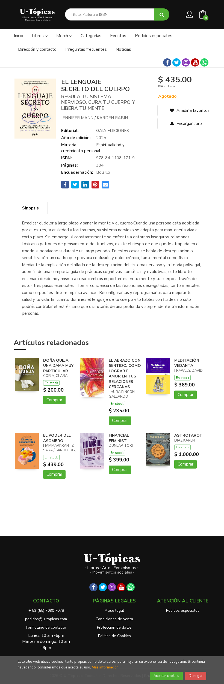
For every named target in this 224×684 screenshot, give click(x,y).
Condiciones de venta (114, 619)
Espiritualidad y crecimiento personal (93, 147)
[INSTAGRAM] (186, 62)
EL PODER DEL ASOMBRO (57, 438)
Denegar (196, 675)
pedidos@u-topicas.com (46, 619)
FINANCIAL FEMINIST (119, 438)
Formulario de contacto (46, 627)
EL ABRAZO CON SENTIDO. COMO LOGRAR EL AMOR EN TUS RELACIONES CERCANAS (125, 374)
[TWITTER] (176, 62)
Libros (38, 36)
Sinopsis (30, 208)
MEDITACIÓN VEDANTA (186, 363)
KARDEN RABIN (112, 118)
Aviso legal (114, 610)
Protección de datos (114, 627)
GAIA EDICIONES (112, 130)
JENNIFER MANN (77, 118)
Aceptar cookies (166, 675)
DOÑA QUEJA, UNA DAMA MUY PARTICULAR (58, 366)
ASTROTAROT (188, 435)
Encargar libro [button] (188, 123)
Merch (62, 36)
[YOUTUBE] (195, 62)
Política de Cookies (114, 635)
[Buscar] (161, 14)
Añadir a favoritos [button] (192, 110)
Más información (105, 667)
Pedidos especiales (182, 610)
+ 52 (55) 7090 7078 (46, 610)
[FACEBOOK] (167, 62)
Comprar (54, 400)
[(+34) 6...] (204, 62)
